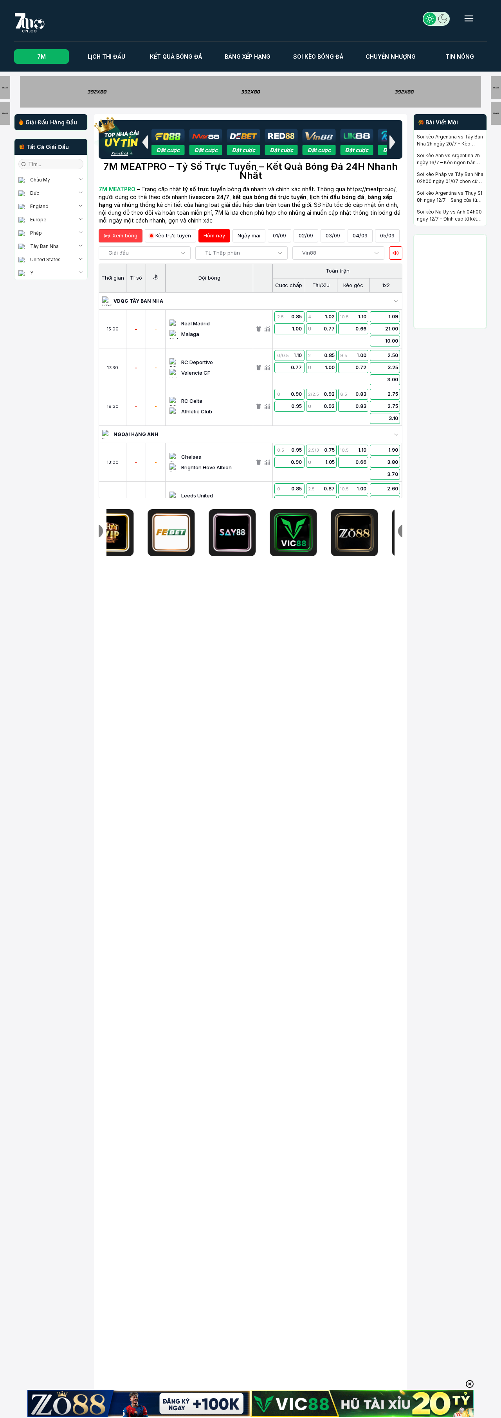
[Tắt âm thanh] (395, 253)
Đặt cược (168, 150)
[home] (29, 21)
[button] (145, 142)
